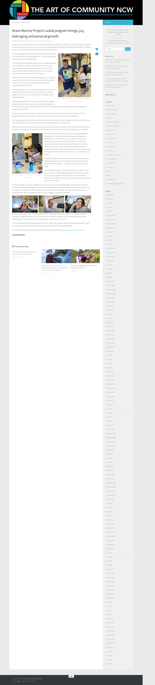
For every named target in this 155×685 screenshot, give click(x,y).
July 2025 (109, 236)
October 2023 (110, 298)
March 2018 (110, 569)
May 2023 (109, 318)
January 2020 (110, 479)
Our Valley (109, 151)
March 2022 (110, 372)
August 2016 (110, 647)
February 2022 (111, 376)
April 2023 (109, 322)
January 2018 (110, 577)
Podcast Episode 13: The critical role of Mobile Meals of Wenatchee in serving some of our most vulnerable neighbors (54, 268)
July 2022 (109, 355)
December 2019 (111, 483)
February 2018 (111, 573)
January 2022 (110, 380)
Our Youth (110, 163)
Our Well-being (25, 22)
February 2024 (111, 281)
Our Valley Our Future (113, 155)
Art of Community (112, 109)
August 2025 (110, 232)
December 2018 (111, 532)
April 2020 (109, 466)
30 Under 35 (110, 105)
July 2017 (109, 602)
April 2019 (109, 516)
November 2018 (111, 536)
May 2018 (109, 561)
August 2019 (110, 499)
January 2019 (110, 528)
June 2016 (109, 655)
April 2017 (109, 614)
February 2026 (111, 215)
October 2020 (110, 442)
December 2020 (111, 433)
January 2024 (110, 285)
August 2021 (110, 400)
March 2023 (110, 326)
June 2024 (109, 269)
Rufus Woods (18, 41)
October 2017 (110, 590)
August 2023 (110, 306)
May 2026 (109, 207)
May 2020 (109, 462)
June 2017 (109, 606)
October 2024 (110, 256)
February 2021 (111, 425)
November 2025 (111, 224)
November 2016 (111, 635)
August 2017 (110, 598)
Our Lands (110, 142)
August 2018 (110, 549)
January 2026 (110, 219)
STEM (108, 175)
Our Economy (111, 130)
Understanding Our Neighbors (115, 183)
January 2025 (110, 248)
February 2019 (111, 524)
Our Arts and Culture (112, 126)
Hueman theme (32, 681)
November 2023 (111, 293)
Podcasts (109, 167)
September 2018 (111, 544)
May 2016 (109, 660)
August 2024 (110, 261)
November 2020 (111, 437)
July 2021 (109, 405)
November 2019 (111, 487)
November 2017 (111, 586)
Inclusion (15, 22)
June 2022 (109, 359)
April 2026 (109, 211)
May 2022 (109, 363)
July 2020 (109, 454)
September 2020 (111, 446)
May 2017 (109, 610)
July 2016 (109, 651)
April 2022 (109, 368)
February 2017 (111, 623)
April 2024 (109, 277)
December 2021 (111, 384)
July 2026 (109, 199)
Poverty (109, 171)
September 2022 (111, 347)
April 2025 (109, 244)
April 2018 (109, 565)
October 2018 (110, 540)
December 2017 (111, 581)
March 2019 (110, 520)
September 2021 (111, 396)
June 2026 (109, 203)
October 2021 (110, 392)
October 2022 (110, 343)
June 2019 (109, 507)
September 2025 (111, 228)
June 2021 (109, 409)
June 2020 (109, 458)
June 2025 (109, 240)
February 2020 (111, 474)
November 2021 (111, 388)
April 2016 (109, 664)
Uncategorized (111, 179)
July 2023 (109, 310)
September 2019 (111, 495)
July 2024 (109, 265)
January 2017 (110, 627)
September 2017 (111, 594)
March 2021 (110, 421)
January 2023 (110, 335)
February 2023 (111, 331)
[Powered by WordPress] (18, 681)
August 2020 (110, 450)
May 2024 (109, 273)
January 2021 (110, 429)
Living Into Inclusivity (112, 122)
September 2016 (111, 643)
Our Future (110, 134)
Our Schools (110, 146)
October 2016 (110, 639)
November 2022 (111, 339)
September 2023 (111, 302)
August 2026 (110, 195)
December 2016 (111, 631)
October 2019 (110, 491)
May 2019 (109, 511)
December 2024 (111, 252)
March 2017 (110, 618)
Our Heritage (110, 138)
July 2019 (109, 503)
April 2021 (109, 417)
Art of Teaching (111, 114)
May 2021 (109, 413)
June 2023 (109, 314)
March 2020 (110, 470)
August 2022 (110, 351)
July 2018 (109, 553)
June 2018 (109, 557)
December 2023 (111, 289)
